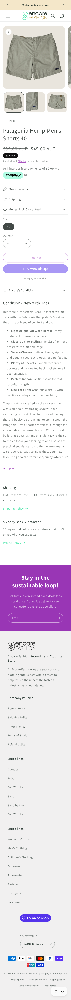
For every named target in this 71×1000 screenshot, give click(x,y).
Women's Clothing (19, 839)
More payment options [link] (35, 278)
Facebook (14, 902)
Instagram (14, 893)
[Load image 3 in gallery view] (57, 102)
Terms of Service (18, 735)
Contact (13, 769)
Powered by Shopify (39, 973)
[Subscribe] (58, 618)
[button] (8, 16)
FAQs (11, 778)
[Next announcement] (63, 5)
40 (10, 227)
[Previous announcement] (7, 5)
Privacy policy (17, 979)
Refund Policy (12, 543)
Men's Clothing (17, 848)
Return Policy (16, 708)
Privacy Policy (16, 726)
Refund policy (16, 744)
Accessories (15, 875)
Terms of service (36, 979)
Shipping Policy (13, 508)
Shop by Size (16, 805)
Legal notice (50, 985)
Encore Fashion (20, 973)
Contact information (29, 985)
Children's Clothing (20, 857)
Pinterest (14, 884)
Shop (11, 796)
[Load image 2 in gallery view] (35, 102)
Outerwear (14, 866)
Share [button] (10, 469)
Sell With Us (15, 787)
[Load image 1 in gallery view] (14, 102)
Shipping (22, 161)
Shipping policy (57, 979)
